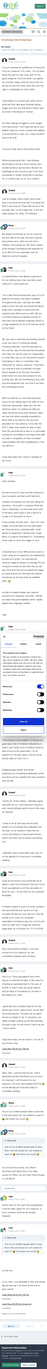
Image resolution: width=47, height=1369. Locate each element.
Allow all (23, 722)
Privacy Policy (15, 1358)
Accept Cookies (12, 1365)
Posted (17, 62)
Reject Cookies (28, 1365)
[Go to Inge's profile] (4, 474)
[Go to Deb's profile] (4, 269)
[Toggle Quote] (6, 1141)
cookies (18, 1350)
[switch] (40, 694)
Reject (23, 730)
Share (11, 1326)
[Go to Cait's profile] (4, 1229)
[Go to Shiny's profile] (4, 1104)
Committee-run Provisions (30, 50)
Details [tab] (23, 644)
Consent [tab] (8, 644)
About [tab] (38, 644)
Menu (39, 6)
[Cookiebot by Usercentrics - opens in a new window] (33, 637)
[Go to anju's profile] (4, 1198)
